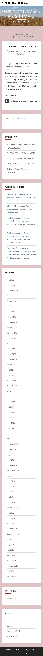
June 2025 (11, 312)
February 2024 (12, 359)
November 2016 (13, 507)
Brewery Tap (31, 82)
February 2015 (12, 566)
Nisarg (24, 653)
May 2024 (10, 343)
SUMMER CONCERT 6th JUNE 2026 (21, 163)
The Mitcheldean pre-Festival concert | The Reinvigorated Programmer (19, 221)
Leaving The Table (21, 46)
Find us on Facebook (15, 118)
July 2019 (10, 454)
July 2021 (10, 417)
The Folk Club (21, 201)
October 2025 (12, 301)
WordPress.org (13, 636)
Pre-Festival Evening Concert (18, 258)
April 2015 (11, 555)
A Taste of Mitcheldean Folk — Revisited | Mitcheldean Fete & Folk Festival (21, 197)
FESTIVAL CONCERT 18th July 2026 (21, 153)
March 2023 (11, 380)
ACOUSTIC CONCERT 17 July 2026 (20, 158)
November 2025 (13, 296)
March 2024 (11, 354)
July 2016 (10, 513)
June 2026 (11, 285)
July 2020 (10, 433)
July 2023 (10, 370)
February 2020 (12, 444)
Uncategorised (13, 598)
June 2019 (11, 460)
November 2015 (13, 534)
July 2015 (10, 544)
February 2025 (12, 322)
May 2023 (10, 375)
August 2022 (11, 391)
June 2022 (11, 401)
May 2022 (10, 407)
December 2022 (13, 386)
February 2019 (12, 465)
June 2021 (11, 423)
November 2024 (13, 327)
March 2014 (11, 576)
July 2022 (10, 396)
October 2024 (12, 333)
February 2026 (12, 290)
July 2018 (10, 476)
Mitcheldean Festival (15, 2)
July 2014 (10, 571)
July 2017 (10, 486)
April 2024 (11, 349)
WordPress (33, 650)
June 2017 (11, 491)
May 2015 (10, 550)
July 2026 (10, 280)
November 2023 (13, 364)
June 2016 (11, 518)
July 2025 (10, 306)
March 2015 (11, 560)
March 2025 (11, 317)
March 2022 (11, 412)
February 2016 (12, 528)
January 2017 (12, 502)
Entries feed (11, 626)
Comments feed (13, 631)
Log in (9, 620)
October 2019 (12, 449)
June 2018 (11, 481)
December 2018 (13, 470)
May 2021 (10, 428)
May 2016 (10, 523)
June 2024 (11, 338)
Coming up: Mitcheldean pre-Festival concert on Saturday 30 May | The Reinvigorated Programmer (21, 251)
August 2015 (11, 539)
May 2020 (10, 438)
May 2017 (10, 497)
